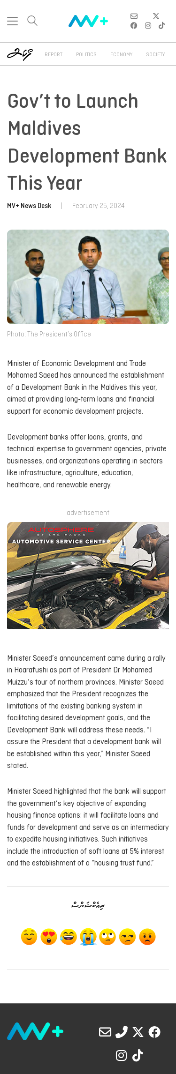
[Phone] (121, 1031)
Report (53, 55)
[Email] (105, 1031)
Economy (121, 55)
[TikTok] (138, 1055)
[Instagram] (121, 1055)
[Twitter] (138, 1031)
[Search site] (32, 21)
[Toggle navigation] (12, 21)
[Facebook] (154, 1031)
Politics (86, 55)
